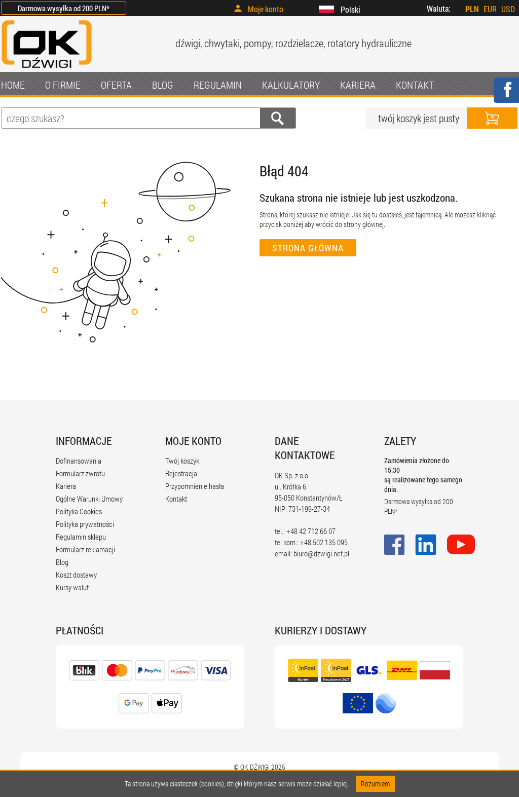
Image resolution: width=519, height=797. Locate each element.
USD (508, 9)
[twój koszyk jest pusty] (492, 118)
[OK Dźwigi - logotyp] (46, 69)
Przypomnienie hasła (194, 486)
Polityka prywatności (85, 524)
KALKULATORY (291, 84)
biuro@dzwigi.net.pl (321, 553)
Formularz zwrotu (80, 473)
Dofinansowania (78, 461)
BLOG (162, 84)
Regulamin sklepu (81, 537)
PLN (472, 9)
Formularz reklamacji (85, 549)
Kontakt (176, 499)
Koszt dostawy (76, 575)
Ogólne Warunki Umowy (89, 499)
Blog (62, 562)
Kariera (66, 486)
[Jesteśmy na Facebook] (505, 96)
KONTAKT (415, 84)
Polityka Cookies (79, 511)
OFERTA (116, 84)
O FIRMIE (63, 84)
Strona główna (308, 248)
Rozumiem (375, 783)
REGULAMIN (218, 84)
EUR (490, 9)
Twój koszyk (182, 461)
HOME (13, 84)
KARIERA (358, 84)
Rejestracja (181, 473)
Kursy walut (72, 587)
